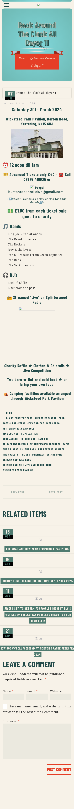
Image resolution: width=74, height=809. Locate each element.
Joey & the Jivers (14, 423)
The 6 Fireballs (13, 449)
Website (56, 691)
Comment (11, 721)
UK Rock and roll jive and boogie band (27, 464)
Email (32, 691)
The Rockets (11, 454)
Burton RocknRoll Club (49, 418)
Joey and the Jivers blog (43, 423)
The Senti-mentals (32, 454)
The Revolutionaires (51, 449)
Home (22, 58)
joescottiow (15, 103)
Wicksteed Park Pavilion (25, 118)
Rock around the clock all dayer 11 (25, 438)
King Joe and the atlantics (20, 433)
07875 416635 (34, 179)
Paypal (39, 187)
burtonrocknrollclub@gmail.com (36, 192)
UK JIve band (54, 454)
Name (8, 691)
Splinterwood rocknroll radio (50, 444)
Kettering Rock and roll (19, 428)
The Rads (30, 449)
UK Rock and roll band (17, 459)
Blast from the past (19, 418)
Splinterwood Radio (50, 300)
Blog (9, 412)
